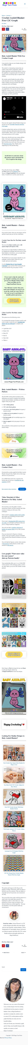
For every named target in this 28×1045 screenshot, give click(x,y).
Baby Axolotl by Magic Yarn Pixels (9, 489)
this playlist (6, 543)
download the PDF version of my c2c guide (13, 522)
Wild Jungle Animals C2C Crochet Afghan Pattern (14, 829)
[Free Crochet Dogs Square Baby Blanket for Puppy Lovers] (14, 753)
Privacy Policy (8, 1038)
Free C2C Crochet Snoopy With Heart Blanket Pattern (14, 808)
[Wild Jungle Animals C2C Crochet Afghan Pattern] (14, 819)
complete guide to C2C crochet (17, 515)
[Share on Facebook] (7, 29)
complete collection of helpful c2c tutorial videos (12, 528)
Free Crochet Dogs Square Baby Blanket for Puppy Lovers (14, 763)
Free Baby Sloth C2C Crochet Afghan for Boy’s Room (14, 785)
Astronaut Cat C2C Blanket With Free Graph (14, 852)
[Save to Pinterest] (3, 29)
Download (22, 489)
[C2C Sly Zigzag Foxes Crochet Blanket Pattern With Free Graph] (14, 863)
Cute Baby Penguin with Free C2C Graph (13, 125)
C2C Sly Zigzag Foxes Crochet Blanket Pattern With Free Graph (14, 874)
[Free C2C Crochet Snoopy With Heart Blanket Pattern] (14, 797)
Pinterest (16, 171)
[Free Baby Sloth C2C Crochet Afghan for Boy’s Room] (14, 775)
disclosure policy (8, 144)
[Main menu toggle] (25, 4)
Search (3, 967)
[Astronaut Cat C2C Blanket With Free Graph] (14, 841)
